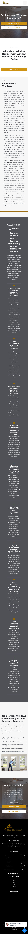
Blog (14, 882)
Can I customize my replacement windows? (13, 748)
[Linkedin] (11, 874)
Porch (9, 863)
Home (14, 880)
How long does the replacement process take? (13, 751)
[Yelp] (19, 874)
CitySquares (23, 863)
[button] (14, 738)
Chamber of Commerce (9, 869)
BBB (9, 871)
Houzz (9, 861)
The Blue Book (9, 867)
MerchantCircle (22, 861)
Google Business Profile (9, 855)
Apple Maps (9, 859)
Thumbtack (9, 865)
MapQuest (22, 857)
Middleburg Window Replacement (16, 160)
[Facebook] (8, 874)
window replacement (13, 124)
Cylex (23, 869)
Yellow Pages (23, 855)
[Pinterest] (13, 874)
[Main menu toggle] (25, 3)
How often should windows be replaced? (12, 741)
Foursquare (22, 871)
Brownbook (22, 867)
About (14, 884)
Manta (22, 859)
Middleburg (13, 103)
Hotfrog (23, 865)
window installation (11, 153)
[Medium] (15, 874)
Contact (14, 886)
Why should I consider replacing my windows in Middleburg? (13, 738)
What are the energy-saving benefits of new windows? (12, 745)
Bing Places (9, 857)
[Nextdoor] (17, 874)
